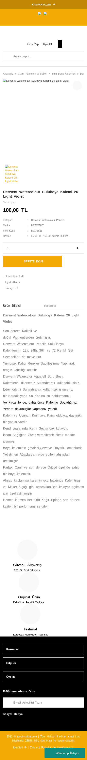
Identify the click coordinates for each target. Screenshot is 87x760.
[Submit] (79, 702)
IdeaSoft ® (20, 747)
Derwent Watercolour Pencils (47, 220)
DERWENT (37, 225)
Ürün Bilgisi (12, 305)
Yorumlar (50, 305)
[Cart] (60, 44)
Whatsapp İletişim (67, 752)
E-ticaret (35, 747)
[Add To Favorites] (43, 276)
